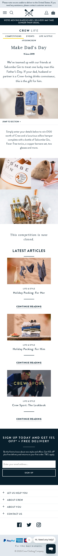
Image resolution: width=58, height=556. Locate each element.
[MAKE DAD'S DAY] (29, 13)
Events (30, 36)
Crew (29, 30)
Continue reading (29, 306)
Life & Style (46, 36)
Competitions (13, 36)
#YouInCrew (29, 40)
